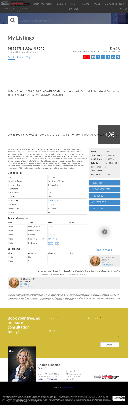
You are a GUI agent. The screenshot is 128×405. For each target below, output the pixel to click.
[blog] (76, 371)
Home (36, 4)
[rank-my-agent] (84, 370)
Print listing (98, 208)
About (97, 4)
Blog (121, 4)
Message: (94, 317)
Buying (60, 4)
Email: (52, 330)
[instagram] (80, 371)
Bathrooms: (14, 248)
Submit (110, 345)
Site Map (123, 9)
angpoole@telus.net (47, 379)
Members (73, 9)
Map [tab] (28, 57)
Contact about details (102, 189)
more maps (104, 249)
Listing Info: (15, 172)
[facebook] (68, 371)
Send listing (97, 195)
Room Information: (18, 218)
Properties (46, 4)
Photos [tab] (20, 57)
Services (85, 4)
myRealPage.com (68, 387)
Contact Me (111, 4)
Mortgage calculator (106, 202)
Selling (72, 4)
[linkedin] (72, 371)
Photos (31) (97, 182)
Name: (52, 317)
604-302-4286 (107, 262)
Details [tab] (11, 57)
